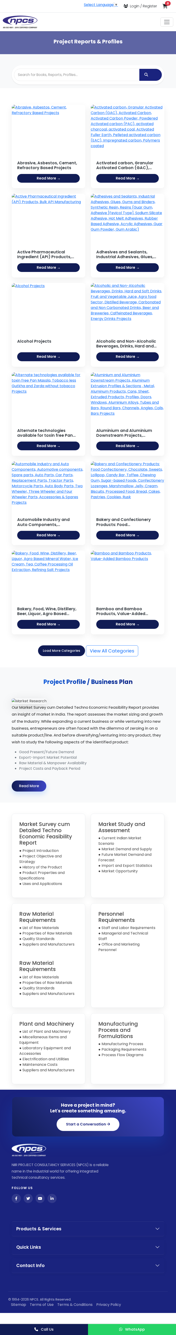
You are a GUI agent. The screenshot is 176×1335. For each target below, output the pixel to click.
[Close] (139, 603)
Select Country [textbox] (52, 661)
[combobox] (88, 662)
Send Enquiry (88, 727)
